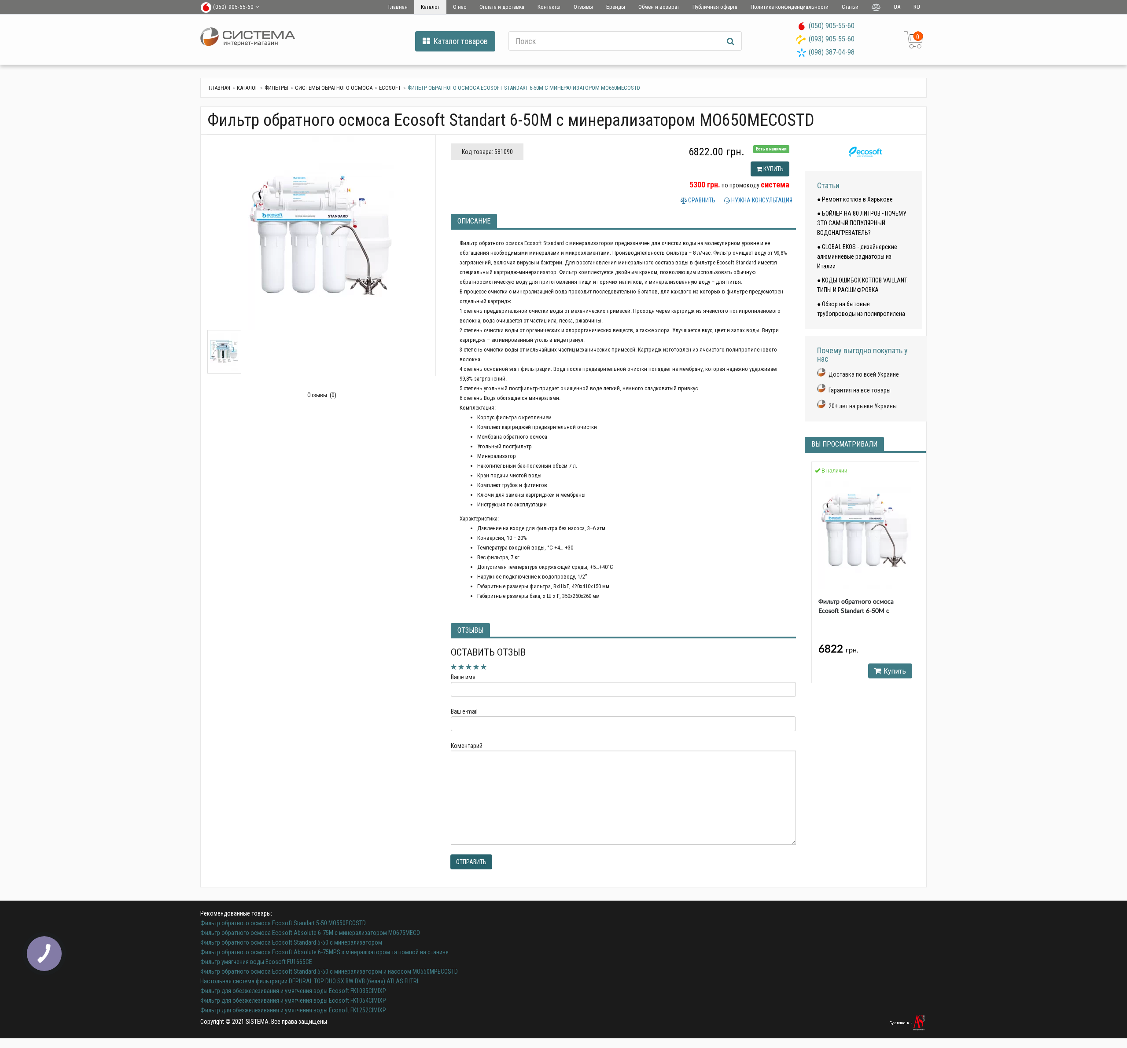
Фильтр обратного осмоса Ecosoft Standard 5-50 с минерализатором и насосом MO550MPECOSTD (329, 971)
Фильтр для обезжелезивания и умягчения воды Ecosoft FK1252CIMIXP (293, 1010)
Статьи (850, 7)
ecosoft (390, 87)
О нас (459, 7)
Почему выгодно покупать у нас (862, 355)
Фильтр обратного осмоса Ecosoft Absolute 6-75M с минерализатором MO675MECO (310, 932)
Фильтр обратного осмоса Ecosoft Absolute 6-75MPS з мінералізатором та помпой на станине (324, 952)
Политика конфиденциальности (790, 7)
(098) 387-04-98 (831, 52)
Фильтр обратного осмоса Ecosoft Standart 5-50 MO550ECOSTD (283, 923)
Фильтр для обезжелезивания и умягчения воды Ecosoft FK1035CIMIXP (293, 990)
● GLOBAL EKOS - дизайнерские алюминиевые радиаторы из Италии (857, 256)
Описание (473, 221)
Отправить (471, 861)
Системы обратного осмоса (333, 87)
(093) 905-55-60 (831, 39)
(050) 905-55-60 (831, 26)
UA (897, 7)
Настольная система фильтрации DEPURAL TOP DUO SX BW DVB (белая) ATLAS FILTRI (309, 981)
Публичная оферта (714, 7)
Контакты (549, 7)
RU (916, 7)
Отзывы (583, 7)
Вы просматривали (844, 444)
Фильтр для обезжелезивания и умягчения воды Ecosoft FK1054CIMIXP (293, 1000)
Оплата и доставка (501, 7)
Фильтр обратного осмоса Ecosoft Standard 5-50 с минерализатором (291, 942)
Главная (398, 7)
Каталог (430, 7)
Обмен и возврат (658, 7)
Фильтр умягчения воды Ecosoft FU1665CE (256, 961)
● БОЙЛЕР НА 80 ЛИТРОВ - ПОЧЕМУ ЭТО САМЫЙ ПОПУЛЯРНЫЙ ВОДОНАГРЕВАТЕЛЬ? (861, 223)
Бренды (615, 7)
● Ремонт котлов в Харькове (855, 199)
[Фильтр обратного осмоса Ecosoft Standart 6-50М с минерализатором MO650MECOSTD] (321, 232)
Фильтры (276, 87)
